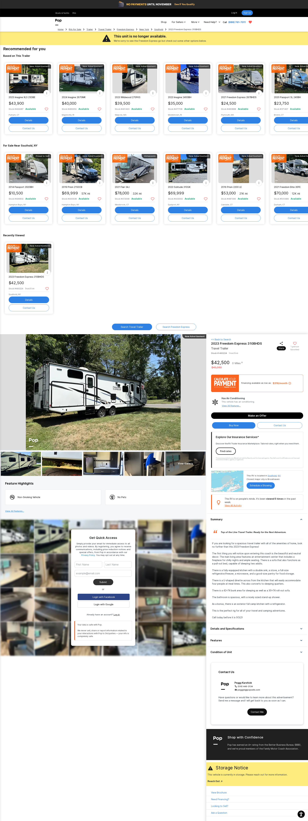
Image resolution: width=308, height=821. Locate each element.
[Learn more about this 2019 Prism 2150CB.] (81, 168)
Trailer (89, 29)
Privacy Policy (88, 555)
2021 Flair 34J (122, 187)
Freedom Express (125, 29)
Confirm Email (89, 578)
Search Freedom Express (176, 327)
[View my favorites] (250, 22)
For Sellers (177, 22)
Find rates (225, 451)
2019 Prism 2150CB (72, 187)
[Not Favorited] (46, 109)
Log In (234, 13)
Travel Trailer (104, 29)
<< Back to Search (221, 339)
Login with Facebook (104, 597)
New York (144, 29)
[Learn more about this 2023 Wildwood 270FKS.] (134, 78)
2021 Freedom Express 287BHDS (239, 97)
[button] (257, 519)
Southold (158, 29)
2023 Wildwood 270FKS (127, 97)
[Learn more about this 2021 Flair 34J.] (134, 168)
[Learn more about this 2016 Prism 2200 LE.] (240, 168)
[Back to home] (58, 22)
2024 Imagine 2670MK (74, 97)
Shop (164, 22)
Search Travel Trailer (132, 327)
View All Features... (231, 405)
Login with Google (103, 604)
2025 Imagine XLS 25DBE (22, 97)
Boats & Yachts (62, 13)
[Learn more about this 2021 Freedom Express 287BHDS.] (240, 78)
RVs (74, 13)
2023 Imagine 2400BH (179, 97)
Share (281, 348)
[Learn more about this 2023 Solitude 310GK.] (187, 168)
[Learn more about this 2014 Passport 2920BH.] (28, 168)
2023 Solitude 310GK (179, 187)
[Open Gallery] (20, 464)
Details (28, 120)
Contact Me (257, 712)
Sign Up (247, 13)
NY (279, 475)
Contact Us (28, 128)
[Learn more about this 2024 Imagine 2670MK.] (81, 78)
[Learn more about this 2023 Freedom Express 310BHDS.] (28, 258)
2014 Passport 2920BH (21, 187)
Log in (117, 614)
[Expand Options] (46, 93)
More (194, 22)
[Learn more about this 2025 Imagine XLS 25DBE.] (28, 78)
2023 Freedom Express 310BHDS (26, 276)
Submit (103, 582)
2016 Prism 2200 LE (231, 187)
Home (61, 29)
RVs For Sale (75, 29)
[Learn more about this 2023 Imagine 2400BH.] (187, 78)
